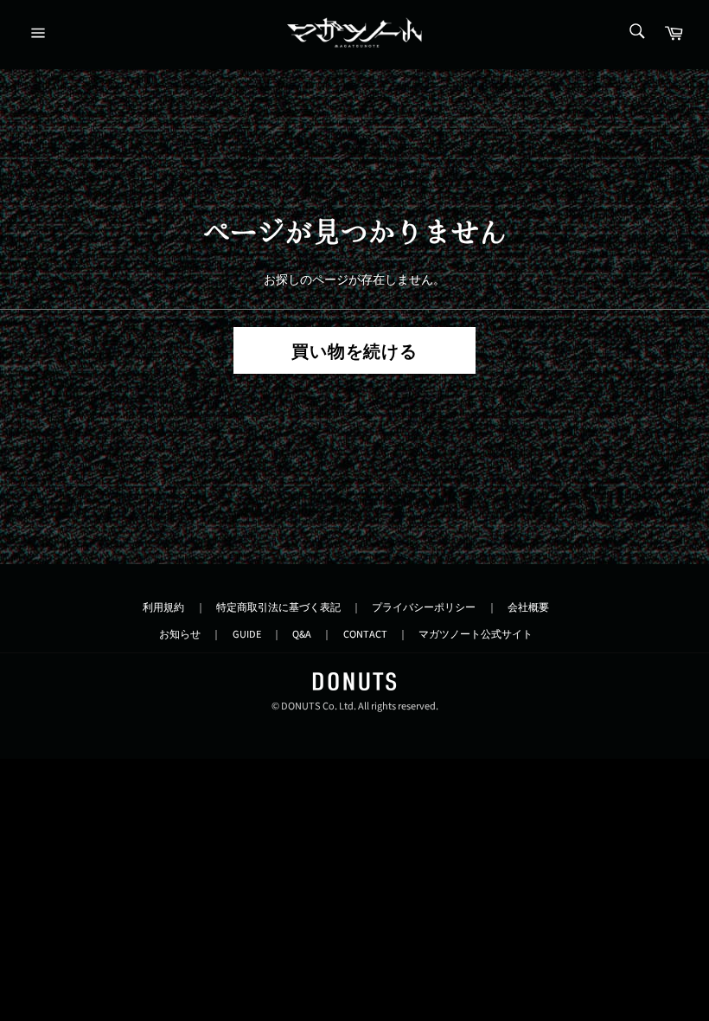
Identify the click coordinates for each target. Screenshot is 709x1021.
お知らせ (180, 634)
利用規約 (163, 607)
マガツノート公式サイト (475, 634)
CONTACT (365, 634)
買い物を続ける (354, 352)
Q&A (301, 634)
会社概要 (528, 607)
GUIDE (247, 634)
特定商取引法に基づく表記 (278, 607)
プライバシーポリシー (424, 607)
